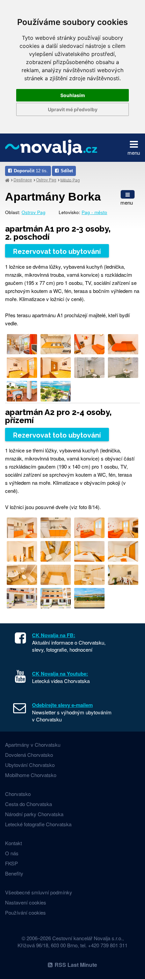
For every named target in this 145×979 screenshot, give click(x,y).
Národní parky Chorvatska (34, 814)
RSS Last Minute (76, 965)
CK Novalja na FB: (53, 635)
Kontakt (13, 843)
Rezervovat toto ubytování (57, 251)
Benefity (14, 873)
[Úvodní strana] (7, 179)
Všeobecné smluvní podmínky (38, 892)
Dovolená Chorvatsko (29, 754)
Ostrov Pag (46, 179)
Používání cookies (25, 912)
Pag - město (94, 212)
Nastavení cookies (25, 902)
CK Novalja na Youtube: (60, 673)
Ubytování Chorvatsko (30, 764)
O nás (12, 853)
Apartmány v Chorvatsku (32, 744)
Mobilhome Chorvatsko (30, 774)
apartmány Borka (53, 196)
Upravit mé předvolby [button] (72, 109)
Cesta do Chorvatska (28, 803)
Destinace (22, 179)
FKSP (11, 863)
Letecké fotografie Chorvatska (38, 824)
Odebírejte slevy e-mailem (62, 705)
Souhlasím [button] (72, 95)
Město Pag (70, 179)
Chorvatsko (18, 793)
